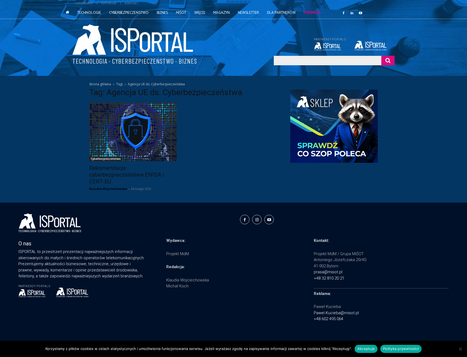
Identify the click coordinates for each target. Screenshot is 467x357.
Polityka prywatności (401, 348)
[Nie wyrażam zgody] (460, 349)
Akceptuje (366, 348)
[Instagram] (257, 219)
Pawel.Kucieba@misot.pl (336, 312)
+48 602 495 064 (328, 318)
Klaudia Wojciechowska (108, 189)
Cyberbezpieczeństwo (106, 159)
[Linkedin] (352, 13)
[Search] (388, 60)
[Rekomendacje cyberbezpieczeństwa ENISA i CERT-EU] (133, 132)
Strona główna (100, 84)
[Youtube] (360, 13)
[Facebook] (343, 13)
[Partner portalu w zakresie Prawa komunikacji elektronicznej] (374, 45)
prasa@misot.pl (328, 272)
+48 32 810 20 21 (329, 278)
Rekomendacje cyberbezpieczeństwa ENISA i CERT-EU (126, 175)
